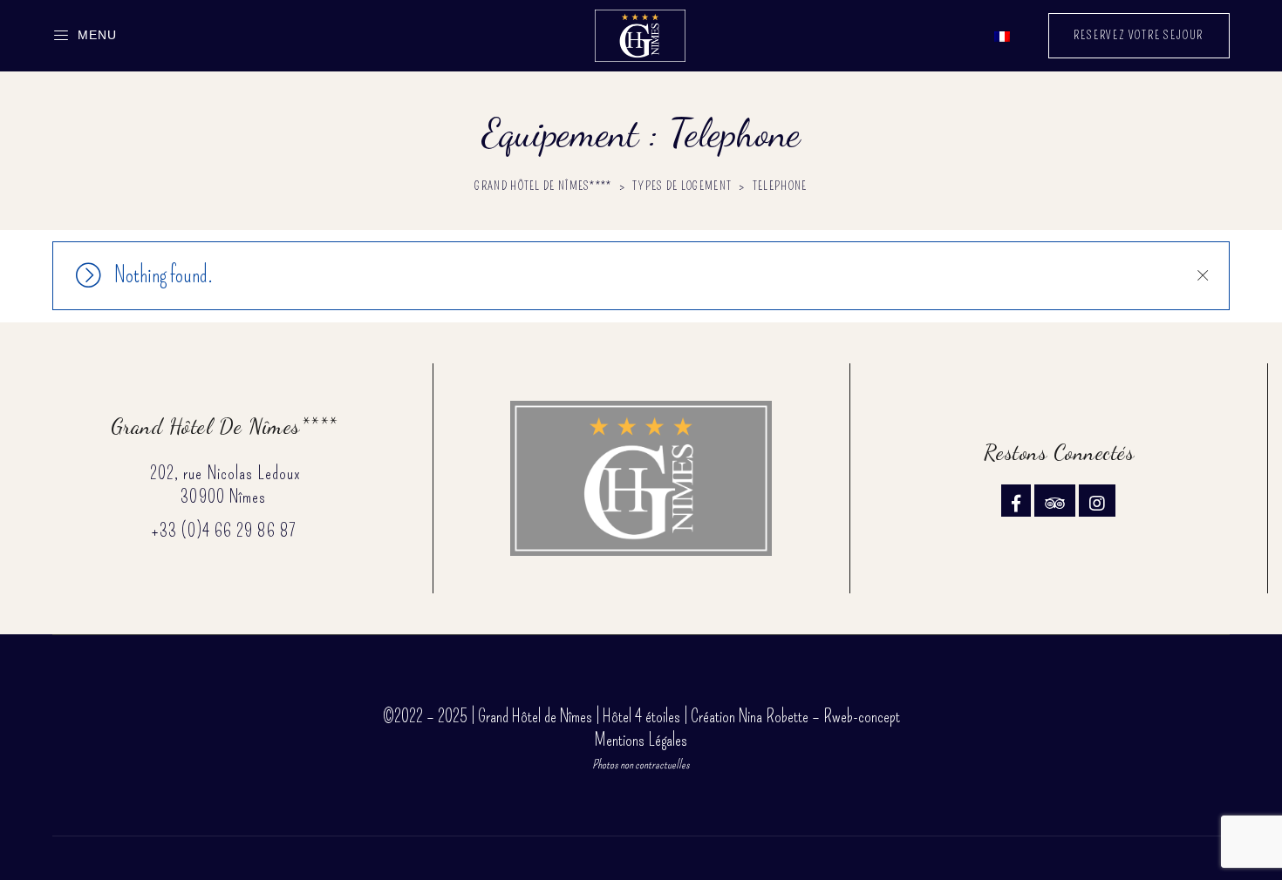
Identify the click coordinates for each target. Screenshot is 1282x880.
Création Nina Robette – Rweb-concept (795, 716)
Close (1202, 275)
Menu (97, 35)
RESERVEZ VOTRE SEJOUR (1139, 35)
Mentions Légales (641, 739)
